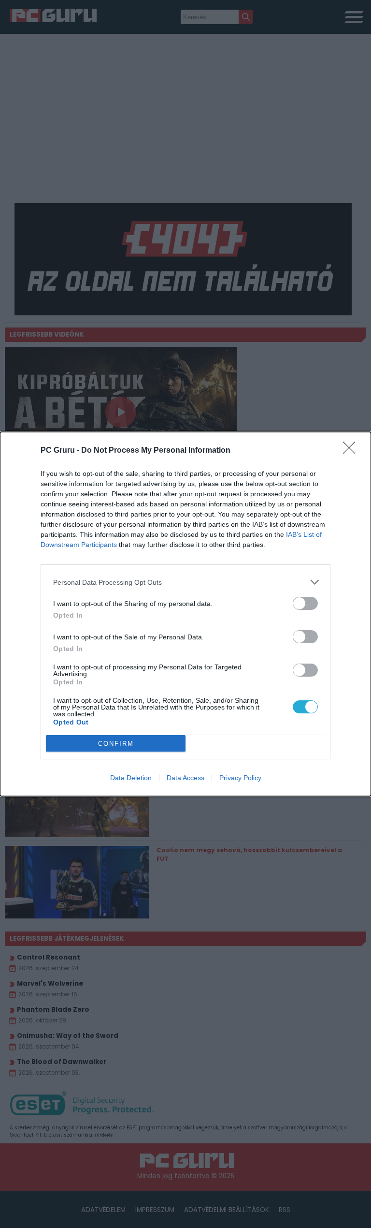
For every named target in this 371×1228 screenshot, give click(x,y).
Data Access (185, 778)
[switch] (305, 603)
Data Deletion (131, 778)
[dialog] (185, 614)
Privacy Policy (240, 778)
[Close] (352, 451)
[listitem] (185, 582)
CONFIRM (116, 743)
